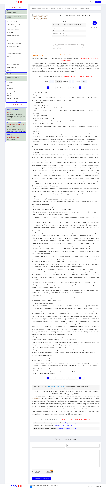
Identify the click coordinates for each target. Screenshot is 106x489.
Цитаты (9, 70)
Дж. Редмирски (67, 21)
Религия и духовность (13, 64)
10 (76, 87)
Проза (9, 38)
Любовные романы (12, 21)
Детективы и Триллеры (13, 26)
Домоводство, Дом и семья (14, 61)
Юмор (9, 40)
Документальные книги (13, 46)
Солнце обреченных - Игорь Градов (15, 112)
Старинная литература (14, 43)
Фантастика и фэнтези (13, 24)
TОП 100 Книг (10, 82)
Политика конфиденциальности (16, 101)
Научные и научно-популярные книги (15, 50)
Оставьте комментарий (56, 386)
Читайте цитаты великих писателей (14, 17)
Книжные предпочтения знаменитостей (13, 78)
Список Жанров (11, 88)
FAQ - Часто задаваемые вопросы (14, 94)
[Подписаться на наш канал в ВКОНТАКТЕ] (31, 487)
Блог (8, 85)
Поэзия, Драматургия (13, 35)
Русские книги (35, 8)
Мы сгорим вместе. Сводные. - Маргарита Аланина (16, 136)
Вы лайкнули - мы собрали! (14, 73)
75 (83, 87)
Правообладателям (12, 98)
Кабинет (98, 2)
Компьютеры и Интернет (14, 59)
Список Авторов (11, 91)
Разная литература (13, 67)
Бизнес (9, 56)
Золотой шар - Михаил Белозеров (16, 124)
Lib (16, 2)
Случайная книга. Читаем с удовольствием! (14, 11)
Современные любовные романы (59, 8)
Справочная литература (14, 53)
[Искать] (91, 2)
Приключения (10, 32)
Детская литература (13, 29)
